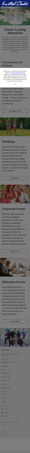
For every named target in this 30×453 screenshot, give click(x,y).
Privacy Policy (16, 73)
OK (15, 84)
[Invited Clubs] (15, 3)
